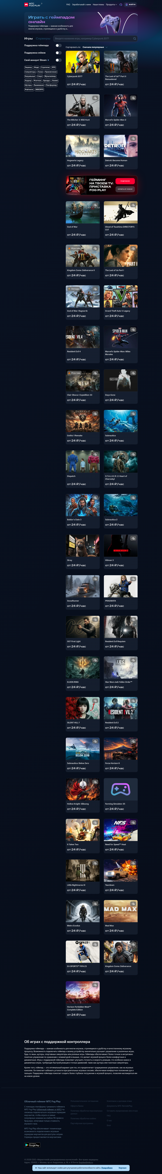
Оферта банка (77, 1106)
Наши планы (98, 4)
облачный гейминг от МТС (49, 1109)
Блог (109, 1125)
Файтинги (29, 89)
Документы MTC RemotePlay (119, 1106)
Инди (36, 67)
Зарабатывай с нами (81, 4)
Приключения (51, 72)
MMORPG (39, 89)
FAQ (68, 4)
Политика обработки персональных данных (86, 1112)
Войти (132, 5)
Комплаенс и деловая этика (119, 1101)
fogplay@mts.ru (86, 1162)
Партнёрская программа (82, 1123)
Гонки (40, 72)
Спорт (39, 76)
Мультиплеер (50, 76)
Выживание (39, 85)
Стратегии (45, 67)
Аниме (55, 80)
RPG (53, 67)
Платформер (51, 85)
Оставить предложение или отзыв (122, 1110)
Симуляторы (30, 72)
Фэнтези (37, 80)
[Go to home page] (44, 4)
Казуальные (30, 76)
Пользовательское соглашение (84, 1101)
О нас (109, 1120)
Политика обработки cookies (83, 1118)
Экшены (28, 67)
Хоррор (28, 80)
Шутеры (28, 85)
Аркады (46, 80)
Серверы (43, 39)
